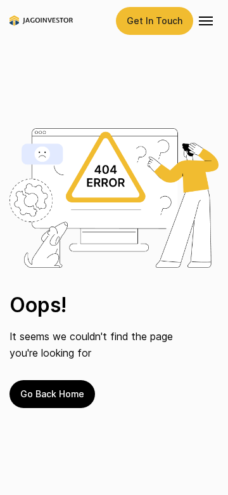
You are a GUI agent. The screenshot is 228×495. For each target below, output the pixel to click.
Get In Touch (154, 20)
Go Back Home (52, 393)
